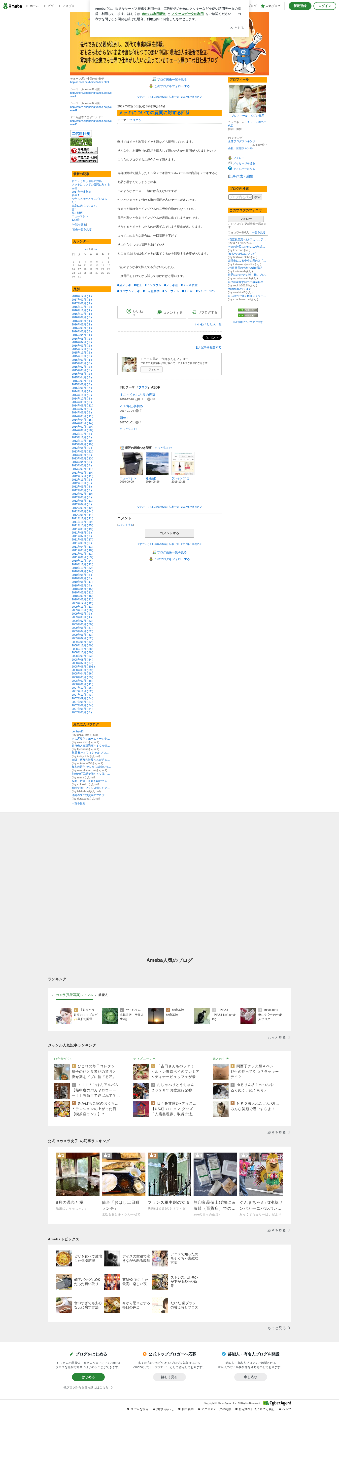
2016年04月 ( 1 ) (82, 334)
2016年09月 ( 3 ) (82, 317)
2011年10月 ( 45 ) (82, 525)
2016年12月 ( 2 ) (82, 306)
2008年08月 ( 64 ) (82, 659)
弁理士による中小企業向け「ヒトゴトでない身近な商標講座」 (248, 260)
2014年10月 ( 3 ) (82, 398)
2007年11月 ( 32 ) (82, 691)
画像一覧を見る (82, 229)
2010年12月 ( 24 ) (82, 560)
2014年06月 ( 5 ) (82, 412)
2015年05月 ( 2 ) (82, 373)
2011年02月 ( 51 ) (82, 553)
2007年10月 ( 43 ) (82, 694)
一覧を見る (79, 224)
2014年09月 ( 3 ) (82, 402)
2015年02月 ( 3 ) (82, 384)
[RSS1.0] (248, 311)
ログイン (324, 6)
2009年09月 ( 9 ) (82, 613)
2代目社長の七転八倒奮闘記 (245, 267)
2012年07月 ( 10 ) (82, 493)
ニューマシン (80, 216)
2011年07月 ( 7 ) (82, 536)
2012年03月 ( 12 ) (82, 507)
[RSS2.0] (248, 316)
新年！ (76, 195)
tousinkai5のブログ (239, 288)
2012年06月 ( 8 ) (82, 497)
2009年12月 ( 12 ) (82, 603)
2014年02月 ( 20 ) (82, 426)
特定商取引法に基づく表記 (256, 1409)
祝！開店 (77, 212)
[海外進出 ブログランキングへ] (84, 153)
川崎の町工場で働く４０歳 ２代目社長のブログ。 (91, 773)
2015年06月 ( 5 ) (82, 370)
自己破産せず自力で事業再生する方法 (248, 281)
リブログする (207, 312)
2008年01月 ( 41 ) (82, 684)
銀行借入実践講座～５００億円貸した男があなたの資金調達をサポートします (91, 745)
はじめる (88, 1377)
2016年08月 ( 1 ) (82, 320)
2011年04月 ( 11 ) (82, 546)
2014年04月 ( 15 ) (82, 419)
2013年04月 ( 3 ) (82, 461)
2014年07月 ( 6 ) (82, 408)
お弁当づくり (63, 1059)
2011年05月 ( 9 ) (82, 542)
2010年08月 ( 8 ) (82, 574)
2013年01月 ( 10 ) (82, 472)
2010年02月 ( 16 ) (82, 595)
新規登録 (300, 6)
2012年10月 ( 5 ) (82, 483)
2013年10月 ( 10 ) (82, 440)
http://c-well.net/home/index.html (89, 82)
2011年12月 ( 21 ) (82, 518)
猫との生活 (221, 1059)
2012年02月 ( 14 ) (82, 511)
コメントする (169, 533)
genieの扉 (78, 731)
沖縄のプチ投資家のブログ (88, 795)
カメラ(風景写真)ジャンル (74, 995)
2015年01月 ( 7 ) (82, 387)
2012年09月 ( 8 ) (82, 486)
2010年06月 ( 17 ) (82, 581)
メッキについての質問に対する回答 (154, 112)
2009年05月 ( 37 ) (82, 627)
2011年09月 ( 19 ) (82, 529)
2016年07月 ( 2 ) (82, 324)
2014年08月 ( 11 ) (82, 405)
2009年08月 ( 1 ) (82, 617)
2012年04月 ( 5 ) (82, 504)
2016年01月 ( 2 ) (82, 345)
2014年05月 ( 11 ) (82, 416)
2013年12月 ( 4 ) (82, 433)
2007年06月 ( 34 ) (82, 708)
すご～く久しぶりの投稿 (87, 180)
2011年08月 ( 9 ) (82, 532)
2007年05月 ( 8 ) (82, 712)
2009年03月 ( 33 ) (82, 634)
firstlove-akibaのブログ (242, 253)
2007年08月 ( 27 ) (82, 701)
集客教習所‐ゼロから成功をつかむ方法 (91, 766)
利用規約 (188, 1409)
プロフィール (239, 115)
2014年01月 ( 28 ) (82, 430)
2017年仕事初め (81, 191)
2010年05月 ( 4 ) (82, 585)
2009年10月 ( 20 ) (82, 610)
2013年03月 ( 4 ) (82, 465)
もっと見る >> (128, 428)
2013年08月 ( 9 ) (82, 447)
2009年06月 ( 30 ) (82, 624)
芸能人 (103, 995)
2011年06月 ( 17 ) (82, 539)
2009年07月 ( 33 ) (82, 620)
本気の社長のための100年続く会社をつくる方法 (248, 246)
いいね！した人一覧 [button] (208, 324)
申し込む (250, 1377)
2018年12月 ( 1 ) (82, 296)
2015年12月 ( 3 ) (82, 349)
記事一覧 (174, 96)
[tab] (74, 995)
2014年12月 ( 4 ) (82, 391)
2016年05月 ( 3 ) (82, 331)
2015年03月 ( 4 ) (82, 380)
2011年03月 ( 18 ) (82, 550)
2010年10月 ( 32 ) (82, 567)
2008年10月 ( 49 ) (82, 652)
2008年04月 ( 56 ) (82, 673)
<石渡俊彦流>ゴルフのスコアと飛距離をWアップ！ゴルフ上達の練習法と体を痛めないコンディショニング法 (248, 239)
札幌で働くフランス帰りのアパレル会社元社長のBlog (91, 787)
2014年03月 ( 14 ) (82, 423)
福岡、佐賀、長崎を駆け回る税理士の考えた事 (91, 780)
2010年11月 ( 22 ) (82, 564)
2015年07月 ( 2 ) (82, 366)
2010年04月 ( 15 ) (82, 588)
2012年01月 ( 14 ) (82, 514)
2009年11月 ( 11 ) (82, 606)
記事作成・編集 (241, 176)
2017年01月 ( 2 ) (82, 303)
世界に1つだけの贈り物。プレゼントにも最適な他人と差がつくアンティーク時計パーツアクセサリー (248, 274)
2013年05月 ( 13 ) (82, 458)
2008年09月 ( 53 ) (82, 655)
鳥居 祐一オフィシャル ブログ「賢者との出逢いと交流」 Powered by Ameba (91, 752)
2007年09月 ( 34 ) (82, 698)
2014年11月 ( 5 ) (82, 395)
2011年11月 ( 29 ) (82, 521)
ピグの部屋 (257, 115)
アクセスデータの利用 (216, 1409)
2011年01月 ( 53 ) (82, 557)
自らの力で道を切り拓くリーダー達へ (248, 295)
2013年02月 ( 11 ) (82, 468)
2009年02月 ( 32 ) (82, 638)
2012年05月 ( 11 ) (82, 500)
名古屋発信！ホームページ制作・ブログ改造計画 (91, 738)
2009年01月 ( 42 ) (82, 641)
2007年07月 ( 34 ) (82, 705)
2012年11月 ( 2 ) (82, 479)
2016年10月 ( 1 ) (82, 313)
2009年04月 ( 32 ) (82, 631)
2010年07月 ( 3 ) (82, 578)
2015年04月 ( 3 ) (82, 377)
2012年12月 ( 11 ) (82, 476)
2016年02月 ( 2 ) (82, 342)
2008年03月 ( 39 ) (82, 677)
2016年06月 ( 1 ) (82, 327)
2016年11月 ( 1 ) (82, 310)
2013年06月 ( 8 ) (82, 454)
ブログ (133, 120)
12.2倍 (76, 219)
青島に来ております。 (85, 205)
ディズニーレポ (144, 1059)
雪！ (74, 209)
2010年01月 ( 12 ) (82, 599)
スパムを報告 (139, 1409)
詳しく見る (169, 1377)
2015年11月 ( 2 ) (82, 352)
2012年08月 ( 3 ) (82, 490)
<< (86, 249)
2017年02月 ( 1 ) (82, 299)
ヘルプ (286, 1409)
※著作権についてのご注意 (248, 322)
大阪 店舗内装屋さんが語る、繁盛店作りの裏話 (91, 759)
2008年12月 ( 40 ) (82, 645)
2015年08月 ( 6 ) (82, 363)
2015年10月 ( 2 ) (82, 356)
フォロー (153, 369)
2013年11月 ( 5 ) (82, 437)
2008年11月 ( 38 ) (82, 648)
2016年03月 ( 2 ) (82, 338)
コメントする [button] (173, 312)
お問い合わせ (165, 1409)
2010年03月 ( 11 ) (82, 592)
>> (95, 249)
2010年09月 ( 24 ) (82, 571)
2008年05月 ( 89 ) (82, 670)
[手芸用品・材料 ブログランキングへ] (84, 161)
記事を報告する (211, 347)
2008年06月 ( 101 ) (83, 666)
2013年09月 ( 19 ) (82, 444)
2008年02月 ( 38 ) (82, 680)
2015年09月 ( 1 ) (82, 359)
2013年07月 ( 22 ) (82, 451)
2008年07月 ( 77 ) (82, 663)
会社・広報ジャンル (240, 148)
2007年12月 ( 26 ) (82, 687)
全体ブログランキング (241, 141)
